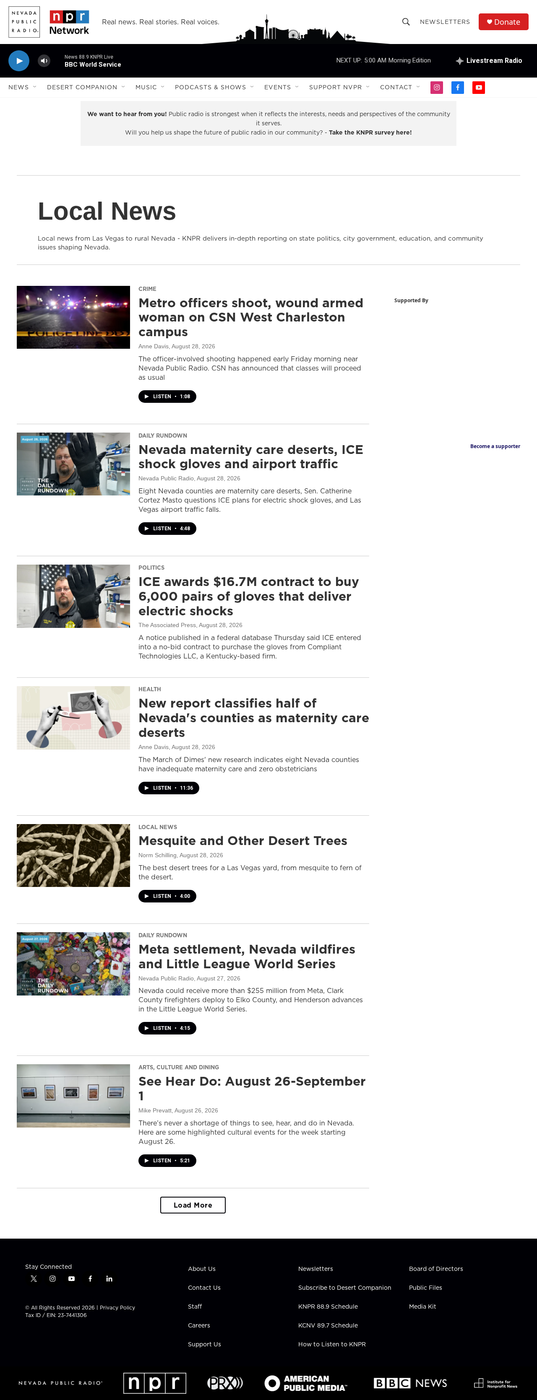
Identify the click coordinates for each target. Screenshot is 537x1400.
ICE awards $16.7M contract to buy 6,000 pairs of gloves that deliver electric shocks (248, 596)
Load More (193, 1205)
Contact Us (204, 1288)
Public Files (425, 1288)
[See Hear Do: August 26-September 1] (73, 1095)
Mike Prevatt (155, 1110)
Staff (195, 1307)
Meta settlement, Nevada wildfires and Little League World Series (246, 956)
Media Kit (422, 1307)
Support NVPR (335, 87)
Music (146, 87)
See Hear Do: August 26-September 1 (252, 1088)
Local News (157, 827)
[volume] (44, 61)
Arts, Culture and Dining (178, 1067)
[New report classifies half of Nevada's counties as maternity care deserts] (73, 717)
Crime (147, 289)
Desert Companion (82, 87)
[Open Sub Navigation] (35, 87)
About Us (202, 1269)
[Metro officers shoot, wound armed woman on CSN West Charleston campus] (73, 317)
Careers (199, 1325)
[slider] (57, 60)
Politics (151, 567)
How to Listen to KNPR (332, 1344)
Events (277, 87)
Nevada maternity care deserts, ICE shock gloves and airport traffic (250, 457)
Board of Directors (436, 1269)
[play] (19, 61)
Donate (507, 22)
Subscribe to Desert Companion (344, 1288)
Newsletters (445, 22)
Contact (396, 87)
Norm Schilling (157, 855)
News (18, 87)
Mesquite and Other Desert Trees (242, 840)
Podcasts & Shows (210, 87)
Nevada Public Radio (166, 478)
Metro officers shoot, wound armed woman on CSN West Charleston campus (250, 317)
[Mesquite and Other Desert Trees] (73, 855)
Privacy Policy (117, 1307)
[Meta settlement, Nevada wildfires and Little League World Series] (73, 963)
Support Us (204, 1344)
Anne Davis (153, 346)
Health (149, 689)
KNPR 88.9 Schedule (328, 1307)
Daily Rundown (162, 435)
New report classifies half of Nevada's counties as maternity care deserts (253, 717)
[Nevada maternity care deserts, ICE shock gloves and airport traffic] (73, 464)
